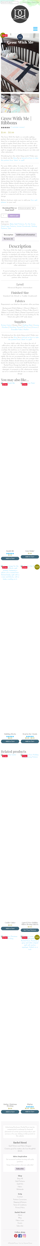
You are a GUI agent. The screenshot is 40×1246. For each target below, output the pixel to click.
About (20, 1215)
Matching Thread (15, 327)
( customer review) (17, 127)
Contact (20, 1197)
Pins (24, 327)
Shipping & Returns (20, 1202)
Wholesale (19, 1189)
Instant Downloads (23, 226)
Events (20, 1223)
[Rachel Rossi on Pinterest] (15, 1236)
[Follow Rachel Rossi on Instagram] (24, 1236)
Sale (9, 228)
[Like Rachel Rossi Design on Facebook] (20, 1236)
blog (15, 158)
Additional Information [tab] (25, 235)
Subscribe (20, 1169)
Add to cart (14, 216)
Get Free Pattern (30, 930)
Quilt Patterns (20, 1181)
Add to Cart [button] (10, 928)
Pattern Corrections (20, 1199)
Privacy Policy (20, 1207)
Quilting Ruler (27, 325)
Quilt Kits (20, 1184)
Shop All (20, 1178)
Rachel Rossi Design (20, 14)
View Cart (26, 2)
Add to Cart (10, 558)
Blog (19, 1218)
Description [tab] (8, 235)
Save (5, 35)
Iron (29, 327)
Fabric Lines (20, 1220)
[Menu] (35, 28)
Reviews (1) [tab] (8, 239)
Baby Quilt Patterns (17, 224)
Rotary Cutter (6, 325)
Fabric (20, 1187)
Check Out (35, 2)
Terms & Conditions (20, 1205)
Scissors (34, 327)
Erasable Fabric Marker (20, 329)
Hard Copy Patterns (8, 226)
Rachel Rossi (13, 1243)
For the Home (30, 224)
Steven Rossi (28, 1243)
